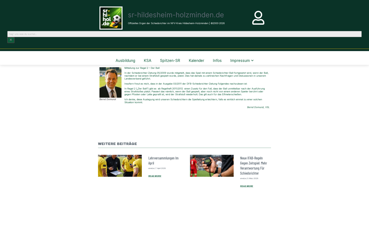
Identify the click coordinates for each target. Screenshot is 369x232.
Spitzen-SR (170, 60)
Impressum (240, 60)
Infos (217, 60)
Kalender (196, 60)
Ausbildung (125, 60)
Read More (154, 176)
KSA (147, 60)
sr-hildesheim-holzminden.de (176, 15)
